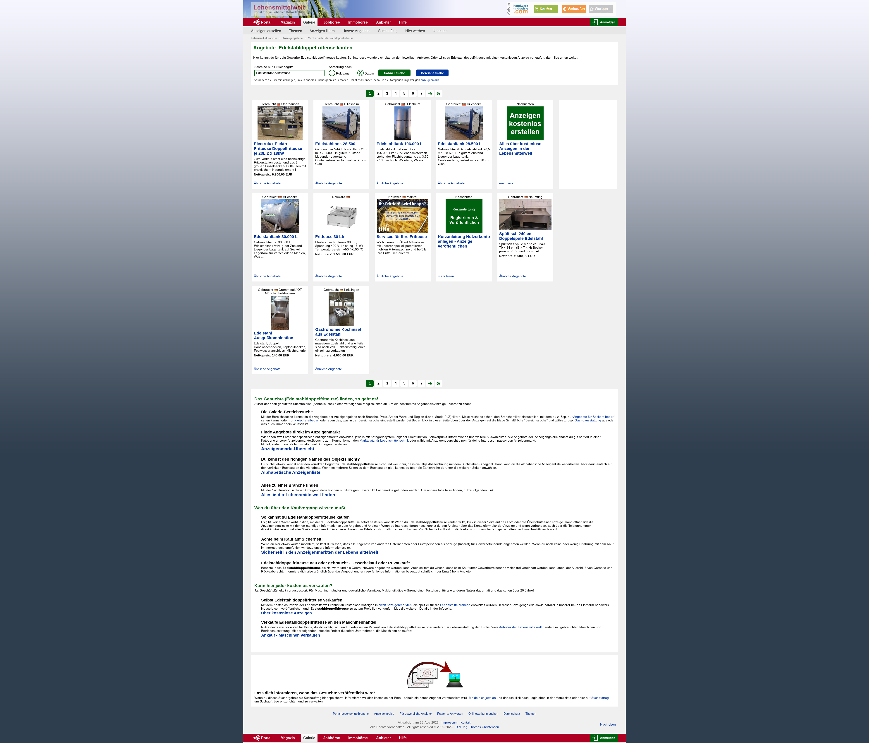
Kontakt (466, 722)
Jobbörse (331, 22)
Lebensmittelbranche (264, 38)
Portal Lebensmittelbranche (351, 713)
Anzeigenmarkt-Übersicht (287, 448)
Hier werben (415, 31)
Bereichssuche (432, 73)
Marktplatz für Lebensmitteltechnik (384, 440)
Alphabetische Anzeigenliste (290, 472)
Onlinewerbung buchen (483, 713)
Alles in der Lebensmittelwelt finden (298, 494)
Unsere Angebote (356, 31)
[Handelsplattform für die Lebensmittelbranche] (279, 9)
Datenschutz (512, 713)
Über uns (440, 31)
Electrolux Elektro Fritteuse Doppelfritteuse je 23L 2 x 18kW (278, 149)
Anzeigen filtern (322, 31)
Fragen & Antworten (450, 713)
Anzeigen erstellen (266, 31)
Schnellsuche (394, 73)
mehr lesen (507, 183)
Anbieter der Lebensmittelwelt (520, 627)
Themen (295, 31)
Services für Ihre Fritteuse (402, 236)
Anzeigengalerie (292, 38)
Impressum (450, 722)
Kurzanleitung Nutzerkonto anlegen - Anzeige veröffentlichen (464, 241)
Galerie (309, 22)
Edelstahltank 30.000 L (276, 236)
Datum (366, 73)
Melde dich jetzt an (482, 698)
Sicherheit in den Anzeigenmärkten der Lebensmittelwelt (319, 552)
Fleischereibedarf (306, 420)
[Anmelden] (604, 22)
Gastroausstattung (588, 420)
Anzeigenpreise (384, 713)
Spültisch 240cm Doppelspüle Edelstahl (521, 236)
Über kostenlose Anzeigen (286, 613)
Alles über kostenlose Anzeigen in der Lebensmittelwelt (520, 149)
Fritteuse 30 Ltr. (330, 236)
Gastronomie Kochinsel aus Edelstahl (338, 332)
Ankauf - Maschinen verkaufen (290, 635)
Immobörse (358, 22)
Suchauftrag (388, 31)
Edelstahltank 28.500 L (337, 144)
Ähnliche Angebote (267, 183)
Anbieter (383, 22)
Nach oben (608, 724)
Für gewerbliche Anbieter (416, 713)
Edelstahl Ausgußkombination (273, 335)
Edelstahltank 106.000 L (400, 144)
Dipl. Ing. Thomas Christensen (477, 727)
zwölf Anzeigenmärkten (395, 605)
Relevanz (339, 73)
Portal (266, 22)
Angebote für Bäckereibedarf (593, 416)
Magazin (288, 22)
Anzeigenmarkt (429, 80)
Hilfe (403, 22)
